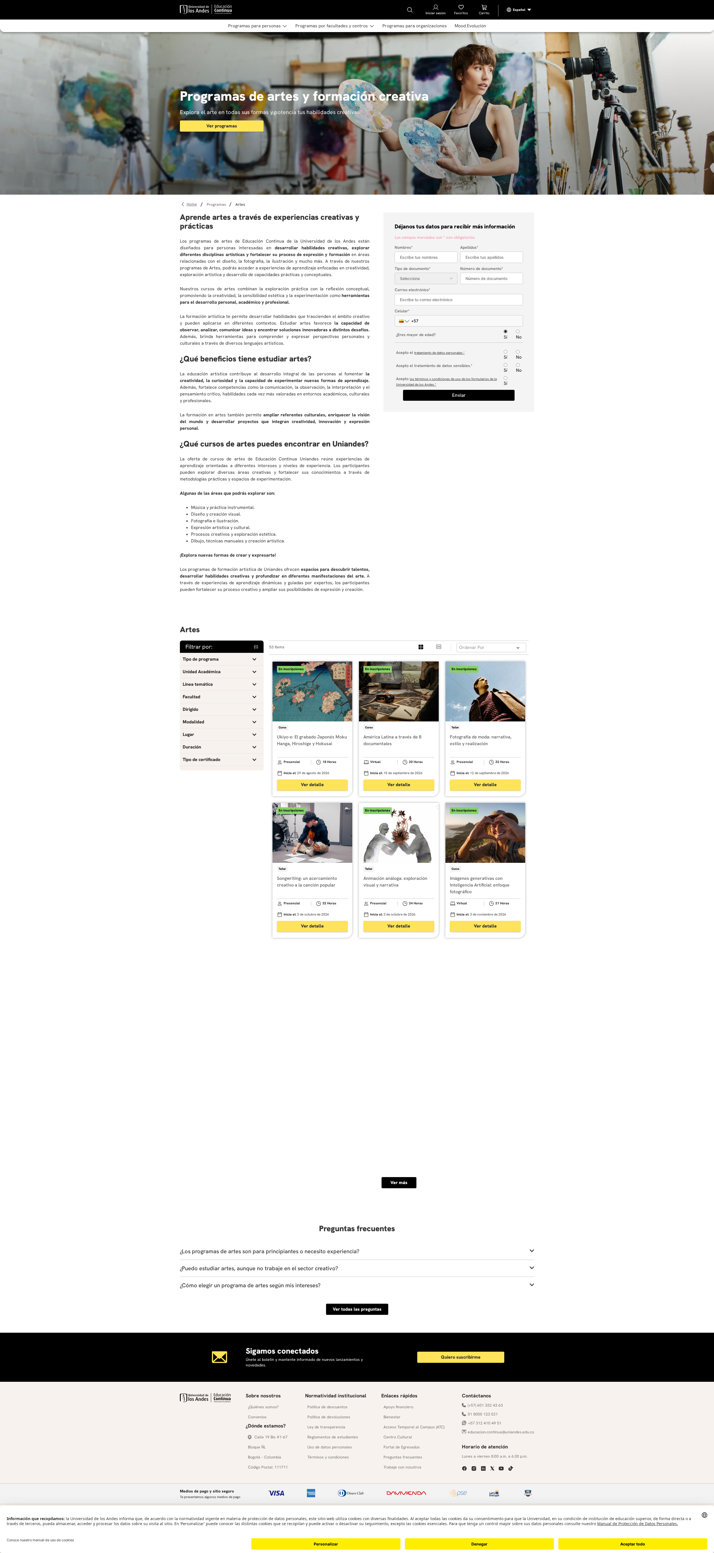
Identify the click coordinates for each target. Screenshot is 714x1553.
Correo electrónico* (412, 289)
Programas (216, 204)
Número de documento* (481, 268)
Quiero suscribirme (461, 1357)
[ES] (519, 10)
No (519, 337)
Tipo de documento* (413, 268)
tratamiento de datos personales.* (439, 353)
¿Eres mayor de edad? (416, 334)
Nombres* (404, 247)
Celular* (402, 310)
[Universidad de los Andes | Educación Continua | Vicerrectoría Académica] (205, 1401)
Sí (505, 337)
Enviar (458, 395)
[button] (402, 321)
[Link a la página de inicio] (192, 204)
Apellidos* (469, 247)
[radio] (421, 647)
